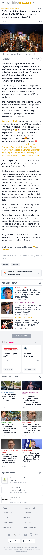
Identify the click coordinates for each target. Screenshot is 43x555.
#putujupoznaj (27, 152)
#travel (4, 149)
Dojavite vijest (29, 508)
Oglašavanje (8, 522)
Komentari (27, 513)
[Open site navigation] (3, 3)
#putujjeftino (14, 152)
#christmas (24, 147)
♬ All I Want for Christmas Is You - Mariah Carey (20, 154)
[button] (35, 342)
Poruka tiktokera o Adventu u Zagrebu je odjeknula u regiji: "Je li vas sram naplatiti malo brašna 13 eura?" (28, 309)
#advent (15, 147)
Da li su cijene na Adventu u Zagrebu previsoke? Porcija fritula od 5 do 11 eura (27, 323)
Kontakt (6, 517)
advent (5, 264)
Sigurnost (7, 527)
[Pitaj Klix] (8, 3)
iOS (34, 246)
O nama (26, 517)
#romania (6, 147)
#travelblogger (15, 149)
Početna (6, 508)
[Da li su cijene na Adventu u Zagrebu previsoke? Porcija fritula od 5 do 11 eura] (7, 323)
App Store (15, 541)
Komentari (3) (21, 336)
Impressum (7, 513)
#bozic (33, 147)
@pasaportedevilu (9, 121)
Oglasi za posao (29, 527)
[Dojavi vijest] (34, 3)
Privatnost (27, 522)
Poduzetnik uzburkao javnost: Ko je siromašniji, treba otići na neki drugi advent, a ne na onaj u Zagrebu (28, 294)
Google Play (29, 541)
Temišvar (15, 264)
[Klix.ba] (21, 2)
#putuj (4, 152)
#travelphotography (32, 149)
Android (5, 249)
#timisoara (31, 144)
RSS (36, 535)
